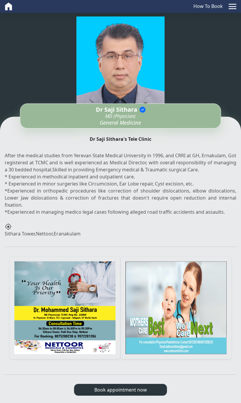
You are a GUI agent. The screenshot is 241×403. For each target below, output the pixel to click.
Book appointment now (120, 390)
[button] (232, 6)
